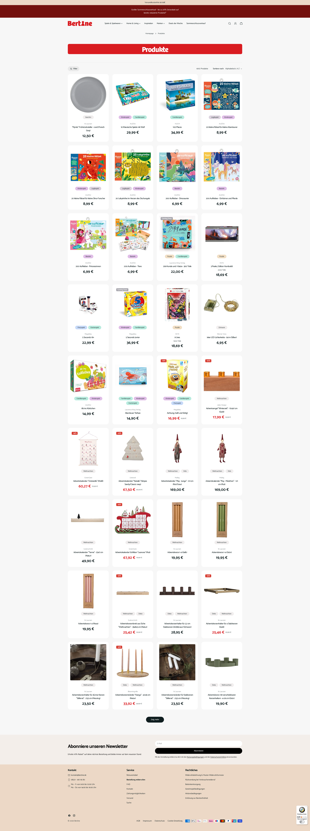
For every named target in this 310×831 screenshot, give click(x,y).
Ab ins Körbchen (88, 408)
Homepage (149, 33)
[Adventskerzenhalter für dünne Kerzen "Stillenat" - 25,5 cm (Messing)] (88, 662)
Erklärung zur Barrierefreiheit (196, 798)
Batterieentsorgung (192, 784)
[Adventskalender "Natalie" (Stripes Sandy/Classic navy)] (133, 448)
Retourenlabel (132, 775)
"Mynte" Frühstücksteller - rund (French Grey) (88, 128)
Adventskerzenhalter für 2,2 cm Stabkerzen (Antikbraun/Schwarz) (177, 625)
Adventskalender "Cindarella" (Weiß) (88, 481)
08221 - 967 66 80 (78, 779)
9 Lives (177, 337)
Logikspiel (214, 117)
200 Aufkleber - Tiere (133, 266)
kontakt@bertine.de (78, 775)
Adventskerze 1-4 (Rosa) (88, 623)
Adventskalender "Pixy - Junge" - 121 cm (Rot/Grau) (177, 482)
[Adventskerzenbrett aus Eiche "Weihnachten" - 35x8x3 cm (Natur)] (133, 591)
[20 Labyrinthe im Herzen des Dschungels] (133, 166)
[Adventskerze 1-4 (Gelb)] (177, 520)
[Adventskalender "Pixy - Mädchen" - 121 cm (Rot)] (222, 448)
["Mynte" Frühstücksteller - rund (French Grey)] (88, 94)
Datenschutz (160, 821)
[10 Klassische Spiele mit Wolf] (133, 94)
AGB (138, 821)
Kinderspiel (125, 117)
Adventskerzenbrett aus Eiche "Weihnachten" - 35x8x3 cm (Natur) (132, 625)
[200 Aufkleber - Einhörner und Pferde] (222, 166)
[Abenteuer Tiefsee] (133, 376)
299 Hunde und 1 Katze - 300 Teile (177, 266)
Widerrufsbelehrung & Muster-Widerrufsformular (204, 775)
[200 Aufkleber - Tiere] (133, 234)
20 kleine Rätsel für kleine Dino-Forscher (88, 198)
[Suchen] (229, 23)
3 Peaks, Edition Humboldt (222, 266)
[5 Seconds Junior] (133, 305)
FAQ (128, 784)
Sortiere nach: (218, 68)
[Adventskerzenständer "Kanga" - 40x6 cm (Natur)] (133, 662)
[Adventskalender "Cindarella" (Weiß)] (88, 448)
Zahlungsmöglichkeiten (136, 793)
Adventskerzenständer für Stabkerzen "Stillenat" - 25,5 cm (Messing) (177, 696)
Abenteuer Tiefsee (132, 413)
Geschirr (88, 117)
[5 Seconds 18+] (88, 305)
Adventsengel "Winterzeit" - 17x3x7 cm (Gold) (221, 410)
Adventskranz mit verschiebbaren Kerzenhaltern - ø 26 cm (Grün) (222, 696)
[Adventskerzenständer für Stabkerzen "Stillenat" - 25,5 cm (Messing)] (177, 662)
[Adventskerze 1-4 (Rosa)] (88, 591)
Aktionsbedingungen (193, 793)
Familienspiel (139, 117)
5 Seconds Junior (133, 337)
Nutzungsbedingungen (195, 757)
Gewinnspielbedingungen (195, 789)
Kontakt (130, 789)
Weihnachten (222, 398)
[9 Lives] (177, 305)
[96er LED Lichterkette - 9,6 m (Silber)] (222, 305)
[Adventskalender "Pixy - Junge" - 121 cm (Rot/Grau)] (177, 448)
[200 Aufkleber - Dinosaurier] (177, 166)
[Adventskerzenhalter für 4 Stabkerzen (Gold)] (222, 591)
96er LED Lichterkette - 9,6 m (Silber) (222, 337)
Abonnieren (198, 750)
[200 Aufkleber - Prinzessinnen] (88, 234)
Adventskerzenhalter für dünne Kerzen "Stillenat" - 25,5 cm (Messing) (88, 696)
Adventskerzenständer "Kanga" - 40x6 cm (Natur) (132, 696)
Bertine (77, 821)
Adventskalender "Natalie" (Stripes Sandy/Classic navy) (133, 482)
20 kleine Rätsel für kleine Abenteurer (221, 127)
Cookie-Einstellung (175, 821)
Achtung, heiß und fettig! (177, 413)
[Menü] (306, 807)
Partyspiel (81, 327)
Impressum (147, 821)
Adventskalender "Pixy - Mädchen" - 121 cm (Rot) (222, 482)
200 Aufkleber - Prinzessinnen (88, 266)
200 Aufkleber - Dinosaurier (177, 198)
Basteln (177, 188)
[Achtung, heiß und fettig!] (177, 376)
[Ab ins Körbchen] (88, 376)
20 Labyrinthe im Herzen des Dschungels (133, 198)
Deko (140, 613)
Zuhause (222, 327)
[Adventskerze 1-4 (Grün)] (222, 520)
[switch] (302, 821)
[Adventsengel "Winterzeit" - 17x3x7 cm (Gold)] (222, 376)
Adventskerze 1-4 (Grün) (222, 552)
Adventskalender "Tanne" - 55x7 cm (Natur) (88, 554)
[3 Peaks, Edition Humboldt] (222, 234)
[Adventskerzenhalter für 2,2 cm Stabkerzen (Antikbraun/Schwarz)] (177, 591)
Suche (129, 802)
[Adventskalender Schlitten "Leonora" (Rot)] (133, 520)
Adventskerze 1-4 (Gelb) (177, 552)
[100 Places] (177, 94)
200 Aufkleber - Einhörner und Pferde (221, 198)
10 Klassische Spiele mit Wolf (133, 127)
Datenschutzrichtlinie (218, 757)
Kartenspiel (95, 327)
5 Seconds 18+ (88, 337)
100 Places (177, 127)
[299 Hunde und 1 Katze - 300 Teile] (177, 234)
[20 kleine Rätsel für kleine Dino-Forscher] (88, 166)
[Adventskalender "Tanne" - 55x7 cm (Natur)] (88, 520)
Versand (130, 798)
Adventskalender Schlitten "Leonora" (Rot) (132, 552)
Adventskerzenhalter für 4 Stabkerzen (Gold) (221, 625)
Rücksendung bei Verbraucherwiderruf (200, 779)
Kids (185, 471)
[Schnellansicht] (103, 82)
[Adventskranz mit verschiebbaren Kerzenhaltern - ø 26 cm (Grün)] (222, 662)
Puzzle (169, 256)
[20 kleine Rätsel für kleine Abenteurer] (222, 94)
